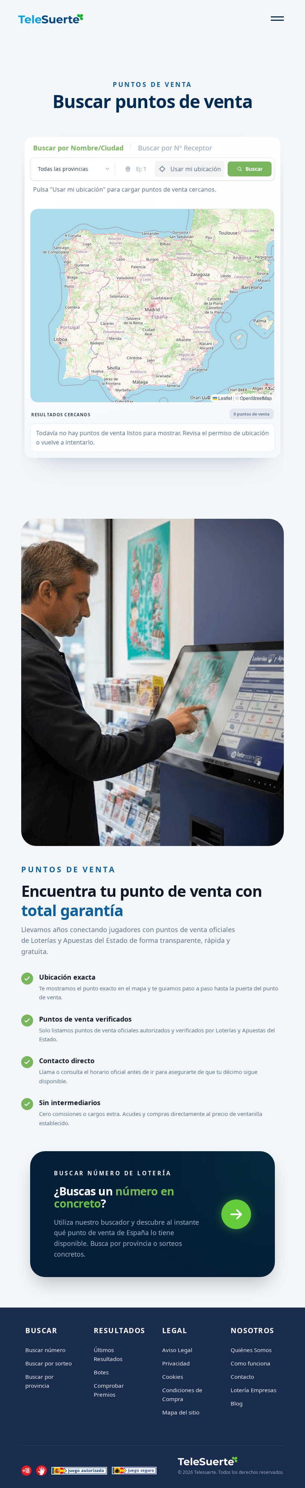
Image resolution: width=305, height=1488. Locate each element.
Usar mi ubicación (195, 169)
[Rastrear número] (236, 1214)
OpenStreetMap (256, 398)
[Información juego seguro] (134, 1470)
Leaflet (224, 398)
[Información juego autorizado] (79, 1470)
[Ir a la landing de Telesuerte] (231, 1461)
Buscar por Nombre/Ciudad (78, 147)
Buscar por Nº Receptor (175, 147)
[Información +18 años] (26, 1470)
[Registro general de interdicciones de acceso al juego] (41, 1470)
